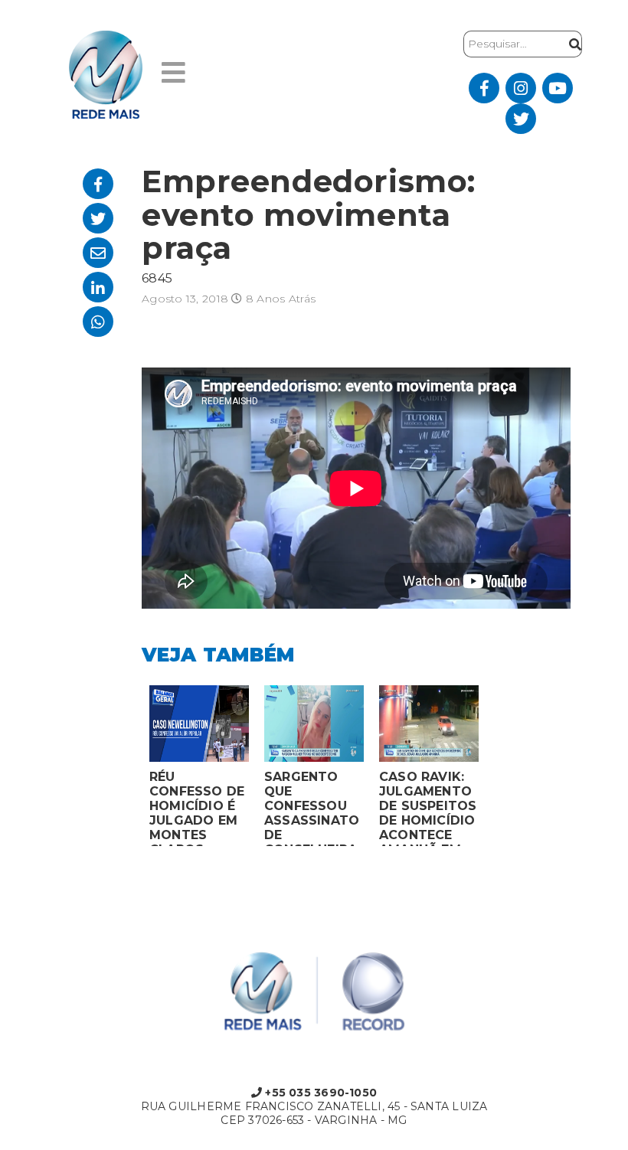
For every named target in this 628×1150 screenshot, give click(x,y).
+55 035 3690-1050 (319, 1092)
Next (497, 769)
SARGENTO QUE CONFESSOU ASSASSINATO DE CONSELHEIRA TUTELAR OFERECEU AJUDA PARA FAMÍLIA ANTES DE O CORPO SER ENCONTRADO (311, 807)
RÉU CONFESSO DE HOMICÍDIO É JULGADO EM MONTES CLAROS (196, 807)
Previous (130, 769)
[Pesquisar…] (571, 44)
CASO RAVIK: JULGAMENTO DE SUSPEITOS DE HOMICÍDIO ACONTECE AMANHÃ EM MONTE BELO (428, 807)
